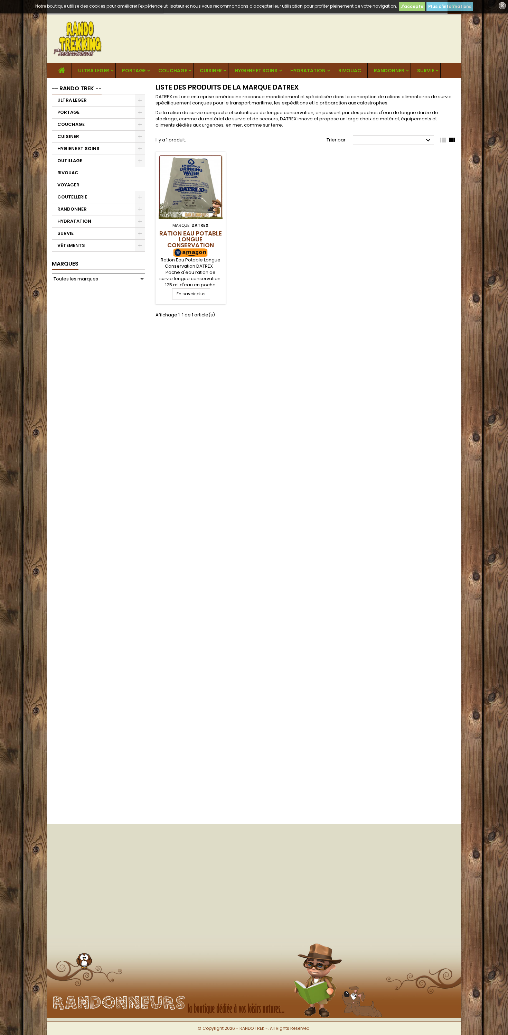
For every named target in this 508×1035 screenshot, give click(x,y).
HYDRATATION (308, 70)
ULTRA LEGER (93, 70)
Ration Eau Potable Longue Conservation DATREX (190, 242)
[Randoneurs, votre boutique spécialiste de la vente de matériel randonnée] (254, 939)
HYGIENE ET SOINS (256, 70)
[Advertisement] (98, 395)
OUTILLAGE (69, 160)
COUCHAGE (172, 70)
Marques (65, 264)
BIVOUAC (349, 70)
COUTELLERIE (72, 197)
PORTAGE (133, 70)
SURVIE (425, 70)
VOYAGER (68, 185)
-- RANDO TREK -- (77, 88)
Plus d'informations (449, 6)
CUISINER (211, 70)
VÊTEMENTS (71, 245)
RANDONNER (389, 70)
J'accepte (412, 6)
